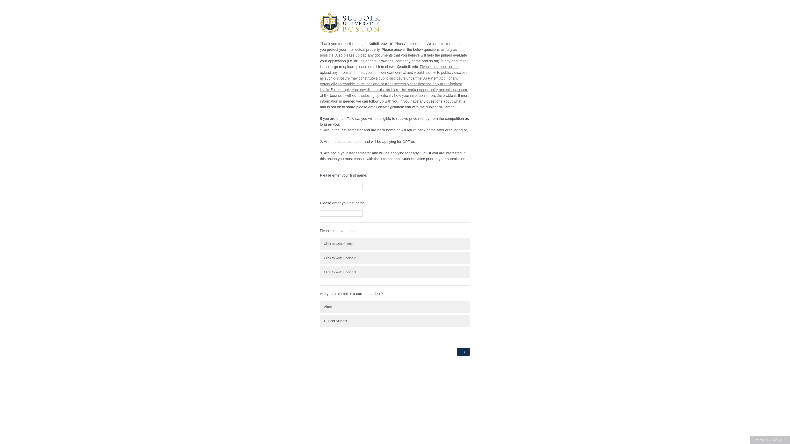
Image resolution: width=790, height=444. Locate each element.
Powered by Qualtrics (768, 440)
